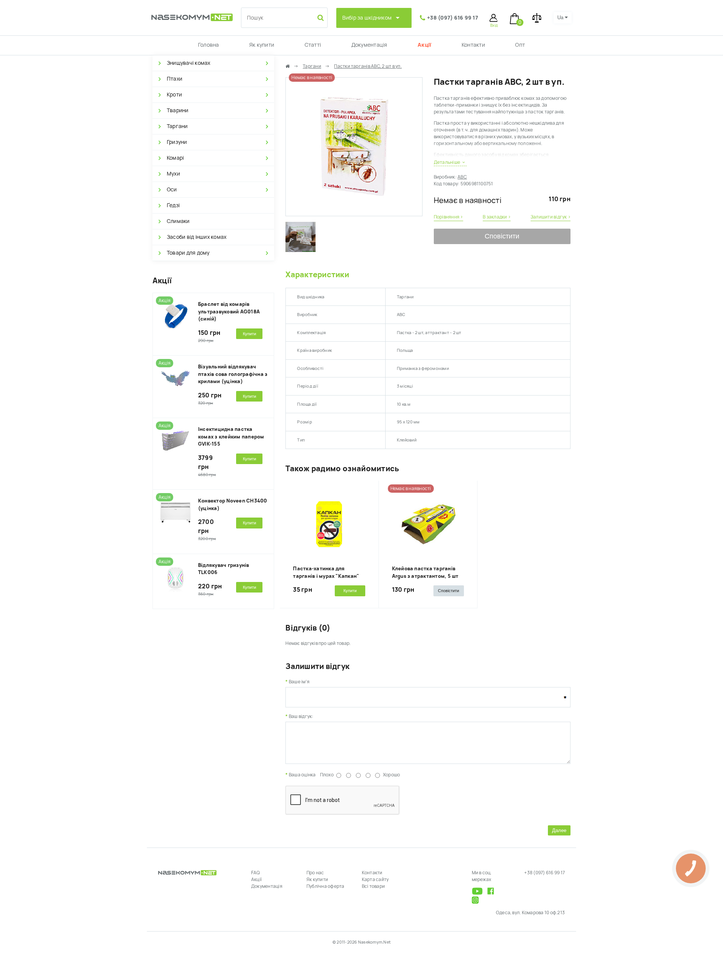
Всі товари (373, 886)
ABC (462, 177)
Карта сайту (375, 880)
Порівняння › (448, 217)
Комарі (175, 157)
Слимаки (178, 221)
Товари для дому (188, 252)
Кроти (174, 94)
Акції (424, 44)
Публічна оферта (326, 886)
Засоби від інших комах (196, 237)
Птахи (174, 78)
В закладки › (497, 217)
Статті (313, 44)
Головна (208, 44)
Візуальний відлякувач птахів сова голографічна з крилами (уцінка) (232, 374)
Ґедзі (173, 205)
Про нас (315, 873)
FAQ (255, 873)
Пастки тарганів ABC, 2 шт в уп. (367, 66)
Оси (172, 189)
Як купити (261, 44)
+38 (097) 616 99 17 (452, 17)
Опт (520, 44)
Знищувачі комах (188, 63)
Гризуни (177, 142)
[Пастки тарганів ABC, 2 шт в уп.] (354, 212)
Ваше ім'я (299, 682)
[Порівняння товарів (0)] (536, 18)
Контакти (473, 44)
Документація (369, 44)
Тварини (178, 110)
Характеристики (317, 274)
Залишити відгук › (550, 217)
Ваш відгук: (301, 716)
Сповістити (502, 236)
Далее (559, 830)
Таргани (177, 126)
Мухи (173, 173)
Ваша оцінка (302, 775)
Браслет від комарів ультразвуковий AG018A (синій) (229, 311)
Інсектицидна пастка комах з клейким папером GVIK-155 (231, 436)
